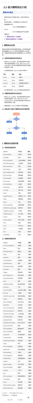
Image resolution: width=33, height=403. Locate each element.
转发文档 (6, 395)
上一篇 (10, 399)
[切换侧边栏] (2, 2)
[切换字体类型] (11, 2)
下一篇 (19, 399)
